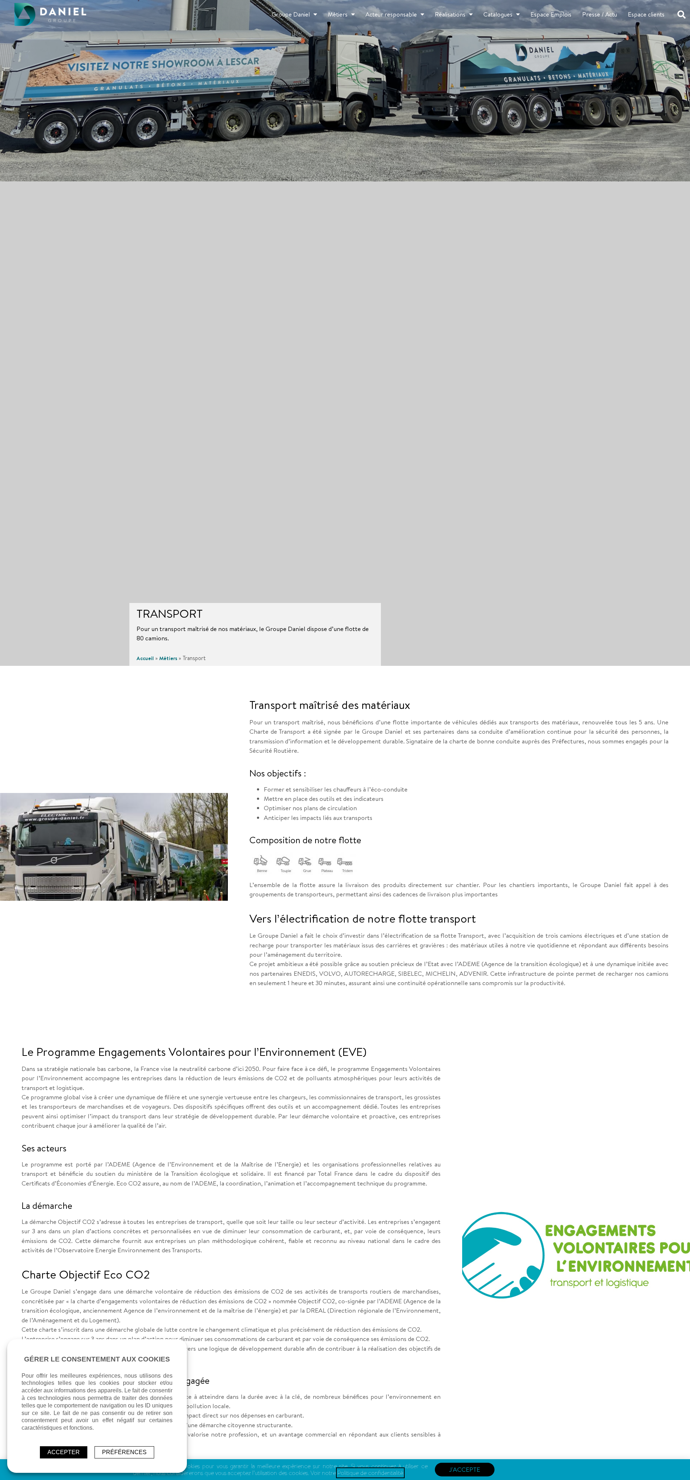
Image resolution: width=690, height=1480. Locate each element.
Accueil (145, 658)
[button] (681, 14)
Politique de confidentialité (370, 1473)
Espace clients (646, 14)
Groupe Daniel (291, 14)
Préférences (124, 1452)
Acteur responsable (391, 14)
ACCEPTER (63, 1452)
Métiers (338, 14)
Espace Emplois (550, 14)
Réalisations (450, 14)
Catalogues (497, 14)
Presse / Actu (599, 14)
